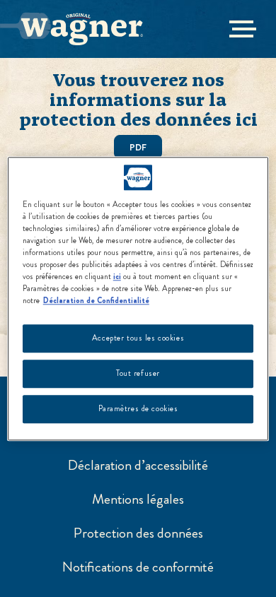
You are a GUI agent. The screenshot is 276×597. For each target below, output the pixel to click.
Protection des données (138, 533)
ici (117, 276)
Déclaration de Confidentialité (96, 300)
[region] (138, 298)
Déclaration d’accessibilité (138, 465)
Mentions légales (138, 499)
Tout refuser (138, 373)
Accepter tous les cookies (138, 337)
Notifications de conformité (138, 567)
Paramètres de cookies (138, 408)
